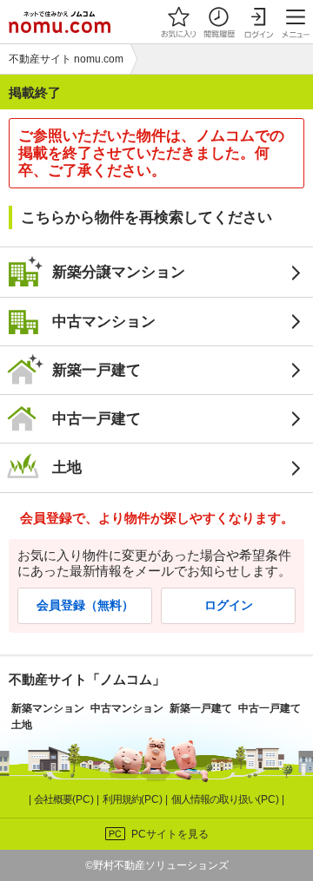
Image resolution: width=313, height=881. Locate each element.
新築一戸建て (96, 369)
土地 (67, 467)
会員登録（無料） (85, 605)
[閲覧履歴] (218, 21)
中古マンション (104, 321)
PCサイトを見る (170, 834)
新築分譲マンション (118, 271)
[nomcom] (59, 21)
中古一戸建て (96, 418)
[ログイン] (258, 21)
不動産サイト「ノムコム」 (87, 679)
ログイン (228, 605)
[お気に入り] (178, 21)
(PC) (65, 799)
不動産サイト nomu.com (66, 59)
